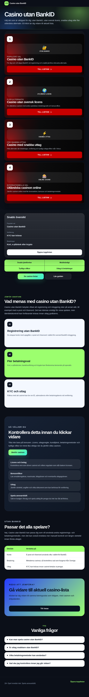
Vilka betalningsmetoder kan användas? (27, 655)
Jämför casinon (17, 452)
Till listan (44, 609)
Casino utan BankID (15, 3)
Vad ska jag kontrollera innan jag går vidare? (30, 663)
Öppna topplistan (44, 252)
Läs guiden (58, 276)
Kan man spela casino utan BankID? (26, 639)
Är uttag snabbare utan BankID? (24, 647)
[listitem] (44, 54)
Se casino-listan (31, 276)
